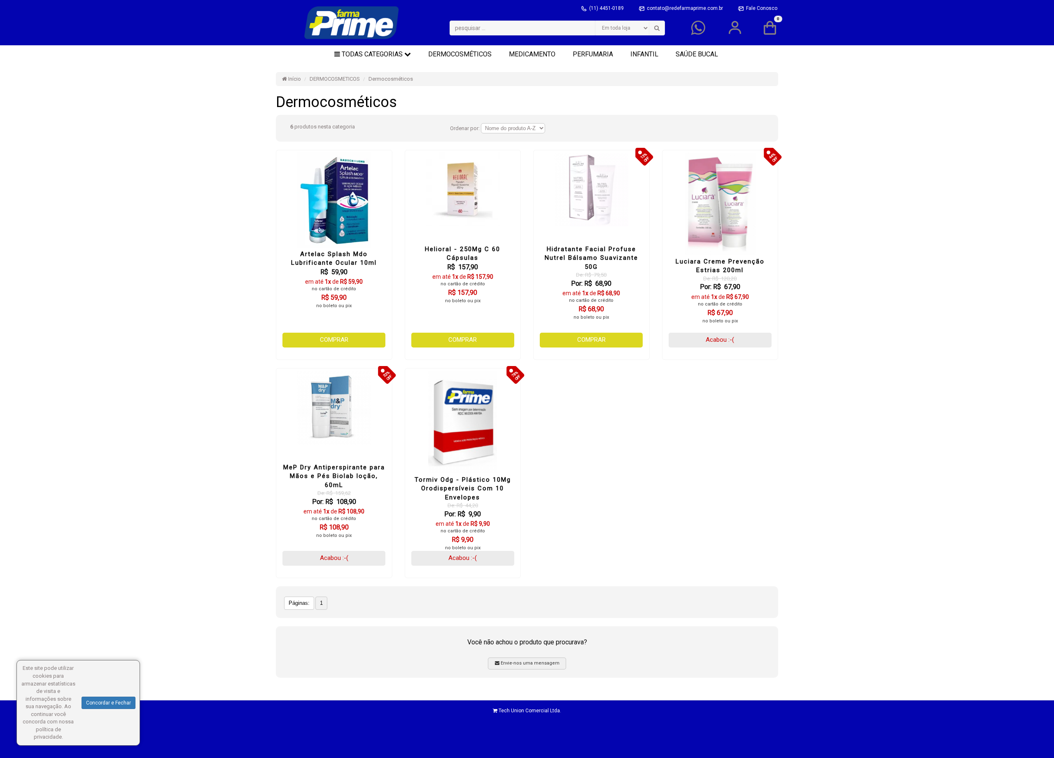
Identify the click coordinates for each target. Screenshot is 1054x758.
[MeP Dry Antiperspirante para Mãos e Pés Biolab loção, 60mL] (334, 408)
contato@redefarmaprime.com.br (685, 8)
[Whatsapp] (698, 32)
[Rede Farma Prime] (351, 22)
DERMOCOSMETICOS (335, 79)
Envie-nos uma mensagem (529, 663)
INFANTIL (644, 54)
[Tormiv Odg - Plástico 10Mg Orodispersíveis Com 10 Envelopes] (463, 422)
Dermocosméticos (390, 79)
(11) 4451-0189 (607, 8)
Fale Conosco (761, 8)
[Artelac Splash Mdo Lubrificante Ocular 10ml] (334, 200)
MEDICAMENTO (532, 54)
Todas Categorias (372, 54)
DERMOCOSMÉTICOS (460, 54)
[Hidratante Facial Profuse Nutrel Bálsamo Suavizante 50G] (591, 189)
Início (294, 79)
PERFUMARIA (593, 54)
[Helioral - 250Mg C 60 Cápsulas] (463, 189)
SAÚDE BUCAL (697, 54)
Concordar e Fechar (108, 703)
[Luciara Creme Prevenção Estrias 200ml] (720, 203)
